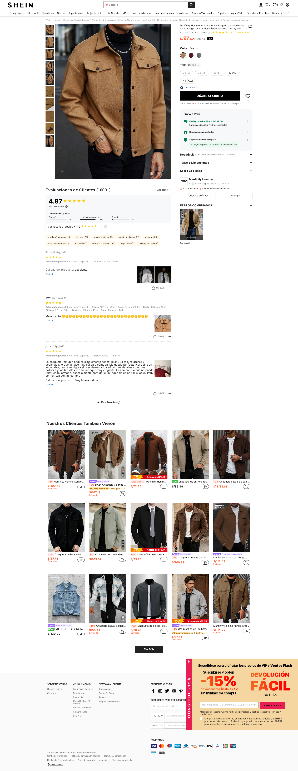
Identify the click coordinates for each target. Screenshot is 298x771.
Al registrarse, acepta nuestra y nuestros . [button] (240, 713)
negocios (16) (126, 243)
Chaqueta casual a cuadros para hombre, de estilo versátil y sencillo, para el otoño (108, 625)
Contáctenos (105, 689)
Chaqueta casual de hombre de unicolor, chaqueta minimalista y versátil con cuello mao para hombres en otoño (191, 629)
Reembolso (78, 697)
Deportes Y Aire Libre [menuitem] (258, 13)
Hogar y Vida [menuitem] (236, 13)
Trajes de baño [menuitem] (94, 13)
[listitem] (191, 224)
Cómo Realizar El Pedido (81, 702)
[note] (149, 477)
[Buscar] (191, 5)
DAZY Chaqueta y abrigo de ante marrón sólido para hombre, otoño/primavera (108, 484)
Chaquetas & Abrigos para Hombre (108, 20)
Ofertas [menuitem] (61, 13)
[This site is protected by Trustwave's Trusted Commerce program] (153, 753)
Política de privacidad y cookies (85, 756)
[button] (282, 5)
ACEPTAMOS (157, 740)
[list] (178, 691)
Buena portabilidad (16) (103, 243)
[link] (268, 5)
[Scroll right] (288, 13)
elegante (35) (151, 237)
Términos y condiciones (115, 756)
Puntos (102, 697)
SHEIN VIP (78, 716)
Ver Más (149, 649)
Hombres (67, 20)
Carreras (51, 693)
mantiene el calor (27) (128, 237)
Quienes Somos (54, 689)
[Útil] (153, 288)
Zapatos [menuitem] (221, 13)
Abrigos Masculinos (136, 20)
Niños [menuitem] (125, 13)
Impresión (103, 760)
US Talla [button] (192, 65)
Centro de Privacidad (57, 756)
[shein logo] (20, 5)
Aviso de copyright (86, 760)
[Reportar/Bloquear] (169, 288)
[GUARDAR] (247, 96)
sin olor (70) (82, 237)
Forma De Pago (106, 693)
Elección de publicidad (122, 760)
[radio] (183, 55)
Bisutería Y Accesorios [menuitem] (202, 13)
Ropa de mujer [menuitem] (75, 13)
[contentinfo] (202, 746)
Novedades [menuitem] (48, 13)
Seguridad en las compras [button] (202, 139)
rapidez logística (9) (103, 237)
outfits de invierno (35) (58, 243)
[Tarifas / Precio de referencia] (195, 39)
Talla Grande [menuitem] (112, 13)
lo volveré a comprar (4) (59, 237)
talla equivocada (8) (148, 243)
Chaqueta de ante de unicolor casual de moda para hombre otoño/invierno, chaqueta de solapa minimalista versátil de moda (191, 557)
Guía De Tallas (80, 712)
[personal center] (261, 5)
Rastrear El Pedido (82, 708)
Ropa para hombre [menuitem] (141, 13)
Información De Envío (83, 689)
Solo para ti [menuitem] (32, 13)
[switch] (104, 226)
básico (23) (80, 243)
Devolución (78, 693)
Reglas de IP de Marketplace (60, 760)
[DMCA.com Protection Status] (161, 753)
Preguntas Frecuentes (109, 701)
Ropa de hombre (82, 20)
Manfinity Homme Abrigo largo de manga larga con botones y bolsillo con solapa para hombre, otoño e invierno (231, 625)
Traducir (49, 274)
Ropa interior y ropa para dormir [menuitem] (171, 13)
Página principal (53, 20)
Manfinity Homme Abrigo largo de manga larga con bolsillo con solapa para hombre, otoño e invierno (66, 481)
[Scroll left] (284, 13)
